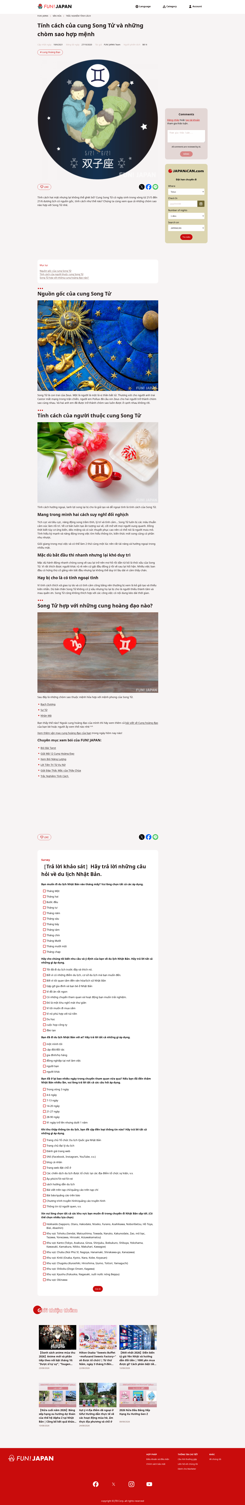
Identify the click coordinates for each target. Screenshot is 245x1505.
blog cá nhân (54, 1162)
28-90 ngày (53, 1117)
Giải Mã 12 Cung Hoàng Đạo (57, 754)
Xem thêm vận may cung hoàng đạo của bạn (64, 733)
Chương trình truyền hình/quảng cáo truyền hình (76, 1201)
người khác (53, 1072)
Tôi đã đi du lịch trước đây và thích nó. (69, 970)
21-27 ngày (53, 1112)
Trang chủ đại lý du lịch (60, 1146)
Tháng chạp (54, 952)
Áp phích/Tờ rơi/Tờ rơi (60, 1179)
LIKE (46, 187)
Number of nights (177, 210)
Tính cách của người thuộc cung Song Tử (61, 274)
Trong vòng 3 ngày (58, 1089)
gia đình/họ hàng (57, 1055)
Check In (172, 198)
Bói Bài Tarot (48, 748)
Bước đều (52, 902)
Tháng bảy (53, 924)
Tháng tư (52, 908)
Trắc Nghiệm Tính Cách (55, 776)
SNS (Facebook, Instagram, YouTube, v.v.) (71, 1157)
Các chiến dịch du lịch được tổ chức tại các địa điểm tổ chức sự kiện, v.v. (90, 1173)
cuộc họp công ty (57, 1025)
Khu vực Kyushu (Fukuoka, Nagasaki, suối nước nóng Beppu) (83, 1274)
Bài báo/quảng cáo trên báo (63, 1195)
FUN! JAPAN (42, 15)
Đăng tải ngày (72, 44)
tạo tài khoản (193, 120)
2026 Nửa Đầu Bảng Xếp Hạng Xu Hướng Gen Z (134, 1412)
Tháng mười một (57, 946)
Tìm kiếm (186, 237)
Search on (173, 222)
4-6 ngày (52, 1095)
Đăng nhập (173, 120)
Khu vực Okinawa (57, 1280)
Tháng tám (53, 930)
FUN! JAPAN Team (112, 44)
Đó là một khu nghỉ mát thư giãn (66, 1003)
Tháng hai (52, 897)
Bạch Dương (48, 704)
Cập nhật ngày (44, 44)
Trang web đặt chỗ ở (59, 1168)
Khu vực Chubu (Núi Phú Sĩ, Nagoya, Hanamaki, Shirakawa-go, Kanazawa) (91, 1252)
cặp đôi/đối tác (56, 1050)
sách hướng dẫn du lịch (61, 1184)
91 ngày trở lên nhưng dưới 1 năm (67, 1123)
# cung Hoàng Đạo (50, 52)
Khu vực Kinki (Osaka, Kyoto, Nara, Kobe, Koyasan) (77, 1258)
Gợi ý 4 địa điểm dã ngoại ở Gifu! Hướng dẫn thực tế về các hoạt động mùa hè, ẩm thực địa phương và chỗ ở (96, 1416)
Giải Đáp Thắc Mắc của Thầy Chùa (61, 771)
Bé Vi (144, 44)
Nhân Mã (46, 716)
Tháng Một (53, 891)
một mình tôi (54, 1044)
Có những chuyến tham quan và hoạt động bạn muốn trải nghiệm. (87, 997)
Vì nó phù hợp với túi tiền (62, 1014)
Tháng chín (53, 935)
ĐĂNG (186, 154)
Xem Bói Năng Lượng (53, 759)
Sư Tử (44, 710)
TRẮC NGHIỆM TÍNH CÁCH (78, 15)
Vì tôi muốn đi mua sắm (61, 1008)
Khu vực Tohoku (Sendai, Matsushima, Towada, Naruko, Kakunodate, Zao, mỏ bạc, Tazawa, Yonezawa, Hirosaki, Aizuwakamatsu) (96, 1235)
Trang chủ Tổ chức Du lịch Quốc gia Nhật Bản (74, 1140)
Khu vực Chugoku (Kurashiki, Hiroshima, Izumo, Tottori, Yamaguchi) (87, 1263)
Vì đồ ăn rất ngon (57, 992)
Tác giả (98, 44)
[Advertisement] (66, 238)
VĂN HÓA (56, 15)
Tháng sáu (53, 919)
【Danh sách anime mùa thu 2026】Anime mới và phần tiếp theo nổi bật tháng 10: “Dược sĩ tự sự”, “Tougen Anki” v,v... (57, 1358)
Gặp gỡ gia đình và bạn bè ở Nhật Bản (69, 986)
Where (171, 186)
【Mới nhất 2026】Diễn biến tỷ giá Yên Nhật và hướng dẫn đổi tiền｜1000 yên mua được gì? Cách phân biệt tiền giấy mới (137, 1358)
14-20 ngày (53, 1106)
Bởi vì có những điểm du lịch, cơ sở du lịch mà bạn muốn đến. (84, 975)
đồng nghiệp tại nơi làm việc (64, 1061)
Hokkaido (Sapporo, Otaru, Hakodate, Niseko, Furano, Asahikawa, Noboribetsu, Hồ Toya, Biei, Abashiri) (100, 1226)
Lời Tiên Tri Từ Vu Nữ (53, 765)
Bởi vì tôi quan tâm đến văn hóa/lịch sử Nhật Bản (76, 981)
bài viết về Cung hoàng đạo (141, 723)
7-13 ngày (52, 1101)
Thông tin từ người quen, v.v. (64, 1206)
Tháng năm (53, 913)
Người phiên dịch (132, 44)
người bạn (53, 1066)
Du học (51, 1019)
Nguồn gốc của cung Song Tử (55, 271)
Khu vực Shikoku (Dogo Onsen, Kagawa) (70, 1269)
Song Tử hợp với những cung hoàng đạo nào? (64, 278)
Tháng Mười (54, 941)
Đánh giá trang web (58, 1151)
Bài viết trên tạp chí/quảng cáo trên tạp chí (72, 1190)
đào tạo (51, 1030)
